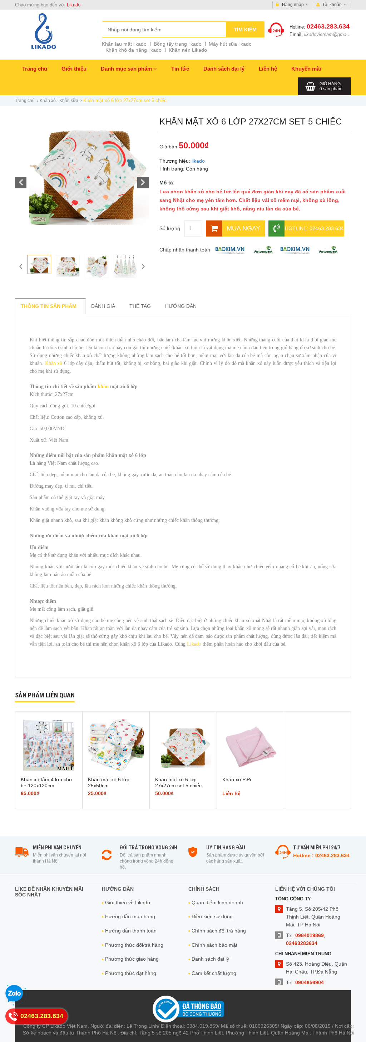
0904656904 (309, 982)
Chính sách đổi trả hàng (219, 931)
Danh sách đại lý (223, 69)
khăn (104, 386)
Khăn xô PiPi (236, 779)
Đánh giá (103, 306)
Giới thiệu (73, 69)
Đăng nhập (293, 4)
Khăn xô (54, 363)
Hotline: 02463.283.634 (314, 228)
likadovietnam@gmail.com (331, 34)
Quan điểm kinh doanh (217, 902)
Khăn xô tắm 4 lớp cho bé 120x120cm (46, 782)
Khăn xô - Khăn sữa (59, 100)
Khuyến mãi (306, 69)
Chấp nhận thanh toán (184, 250)
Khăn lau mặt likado (124, 44)
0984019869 (309, 935)
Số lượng (169, 228)
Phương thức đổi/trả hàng (134, 945)
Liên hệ (268, 69)
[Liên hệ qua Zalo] (14, 994)
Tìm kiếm (245, 29)
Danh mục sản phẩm (127, 69)
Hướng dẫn (181, 306)
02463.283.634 (328, 26)
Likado (73, 4)
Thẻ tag (140, 306)
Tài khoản (332, 4)
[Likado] (44, 31)
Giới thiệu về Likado (127, 902)
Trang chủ (34, 69)
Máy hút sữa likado (230, 44)
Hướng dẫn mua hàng (130, 916)
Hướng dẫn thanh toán (131, 931)
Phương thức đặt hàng (130, 973)
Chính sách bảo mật (214, 945)
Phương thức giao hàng (132, 959)
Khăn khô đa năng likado (133, 50)
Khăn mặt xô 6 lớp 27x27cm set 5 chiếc (178, 782)
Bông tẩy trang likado (178, 44)
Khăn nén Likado (188, 50)
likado (198, 161)
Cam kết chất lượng (214, 973)
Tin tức (180, 69)
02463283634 (301, 943)
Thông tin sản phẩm (48, 306)
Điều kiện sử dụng (212, 916)
